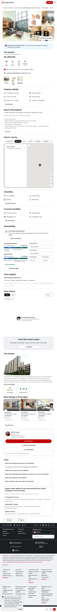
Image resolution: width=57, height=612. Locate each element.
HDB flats (11, 562)
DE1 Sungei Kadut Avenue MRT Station (14, 506)
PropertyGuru (6, 569)
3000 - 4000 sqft (9, 501)
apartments (5, 562)
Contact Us (21, 529)
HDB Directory (19, 573)
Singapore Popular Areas (46, 587)
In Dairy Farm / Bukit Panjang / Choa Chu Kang (24, 499)
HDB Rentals (44, 575)
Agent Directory (19, 575)
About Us (5, 531)
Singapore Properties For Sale (33, 572)
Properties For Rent (46, 569)
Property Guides (7, 573)
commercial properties (36, 562)
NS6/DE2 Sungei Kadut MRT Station (32, 506)
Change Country (36, 529)
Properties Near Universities (32, 592)
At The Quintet (8, 499)
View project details (9, 384)
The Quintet (44, 8)
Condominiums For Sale (33, 579)
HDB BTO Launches (7, 575)
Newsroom (20, 531)
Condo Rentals (45, 577)
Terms (20, 453)
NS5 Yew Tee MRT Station (11, 508)
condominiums (47, 560)
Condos (11, 8)
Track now (29, 346)
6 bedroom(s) (47, 499)
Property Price (33, 243)
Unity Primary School (35, 513)
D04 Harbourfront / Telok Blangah (46, 591)
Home (5, 8)
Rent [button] (13, 295)
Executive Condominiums (19, 562)
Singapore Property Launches (7, 591)
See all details (9, 104)
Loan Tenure (45, 257)
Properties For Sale (33, 569)
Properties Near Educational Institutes (32, 588)
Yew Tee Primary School (10, 513)
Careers (4, 535)
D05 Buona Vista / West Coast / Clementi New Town (46, 595)
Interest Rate (33, 257)
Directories (18, 569)
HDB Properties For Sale (33, 576)
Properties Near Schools (32, 596)
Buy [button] (7, 295)
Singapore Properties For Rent (46, 572)
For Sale (52, 8)
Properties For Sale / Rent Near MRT (21, 587)
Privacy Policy (26, 453)
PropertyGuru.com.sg (8, 555)
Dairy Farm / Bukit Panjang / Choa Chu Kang (27, 8)
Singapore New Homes (7, 587)
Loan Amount (33, 250)
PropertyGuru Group (8, 529)
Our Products (6, 533)
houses (27, 562)
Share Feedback (22, 533)
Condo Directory (20, 571)
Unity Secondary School (23, 513)
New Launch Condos (8, 593)
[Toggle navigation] (54, 2)
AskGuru (5, 571)
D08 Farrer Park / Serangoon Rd (45, 600)
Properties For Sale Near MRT (20, 591)
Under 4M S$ (40, 499)
